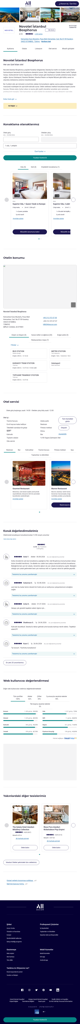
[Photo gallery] (40, 15)
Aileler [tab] (30, 697)
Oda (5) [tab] (23, 167)
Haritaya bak (46, 41)
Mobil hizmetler (45, 953)
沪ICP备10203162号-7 (46, 1007)
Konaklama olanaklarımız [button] (21, 124)
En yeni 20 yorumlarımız (15, 663)
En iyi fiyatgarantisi (73, 26)
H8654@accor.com (50, 324)
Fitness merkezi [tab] (60, 450)
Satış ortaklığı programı (14, 941)
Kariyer (9, 935)
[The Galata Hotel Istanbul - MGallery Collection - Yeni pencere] (25, 814)
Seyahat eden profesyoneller (49, 935)
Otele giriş (9, 134)
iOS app (42, 957)
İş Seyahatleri (44, 928)
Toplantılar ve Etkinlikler (47, 931)
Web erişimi (10, 953)
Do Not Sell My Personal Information (60, 1001)
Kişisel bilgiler (14, 1001)
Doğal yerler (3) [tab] (62, 335)
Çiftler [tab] (39, 697)
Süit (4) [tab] (33, 167)
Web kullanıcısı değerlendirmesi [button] (26, 680)
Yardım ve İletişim (12, 975)
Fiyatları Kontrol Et (40, 1020)
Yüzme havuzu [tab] (43, 450)
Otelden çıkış (47, 134)
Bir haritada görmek (22, 838)
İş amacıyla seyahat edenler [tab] (56, 697)
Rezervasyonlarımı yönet (14, 972)
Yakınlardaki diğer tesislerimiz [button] (24, 796)
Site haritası (10, 957)
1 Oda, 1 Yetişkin (11, 146)
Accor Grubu (11, 928)
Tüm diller (10, 960)
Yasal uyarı (41, 1001)
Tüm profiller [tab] (18, 697)
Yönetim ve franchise (13, 931)
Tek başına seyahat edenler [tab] (40, 705)
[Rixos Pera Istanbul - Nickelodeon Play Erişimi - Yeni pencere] (56, 814)
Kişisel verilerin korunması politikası (20, 881)
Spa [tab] (72, 450)
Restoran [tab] (9, 450)
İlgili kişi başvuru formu (15, 884)
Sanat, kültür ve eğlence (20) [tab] (41, 335)
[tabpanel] (40, 206)
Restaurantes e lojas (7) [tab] (40, 340)
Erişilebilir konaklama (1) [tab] (50, 167)
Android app (44, 960)
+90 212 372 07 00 (50, 318)
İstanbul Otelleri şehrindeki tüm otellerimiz (21, 862)
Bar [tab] (19, 450)
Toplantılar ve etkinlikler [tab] (40, 455)
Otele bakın (25, 848)
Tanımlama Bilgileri (28, 1001)
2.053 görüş (38, 34)
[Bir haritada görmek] (40, 286)
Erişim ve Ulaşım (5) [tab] (19, 335)
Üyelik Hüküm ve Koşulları (60, 999)
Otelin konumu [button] (14, 257)
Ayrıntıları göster (18, 499)
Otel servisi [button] (11, 401)
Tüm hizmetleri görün (67, 420)
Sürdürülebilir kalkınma (14, 938)
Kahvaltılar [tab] (29, 450)
